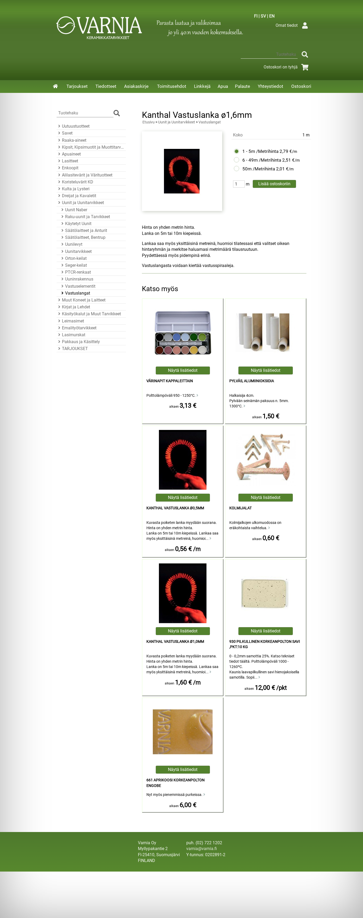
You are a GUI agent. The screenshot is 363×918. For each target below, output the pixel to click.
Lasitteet (70, 160)
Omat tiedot (287, 25)
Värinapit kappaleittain (169, 381)
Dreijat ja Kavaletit (79, 195)
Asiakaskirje (136, 86)
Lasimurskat (73, 334)
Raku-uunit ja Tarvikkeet (87, 216)
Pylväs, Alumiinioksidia (251, 381)
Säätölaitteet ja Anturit (86, 230)
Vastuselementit (80, 286)
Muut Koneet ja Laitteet (83, 300)
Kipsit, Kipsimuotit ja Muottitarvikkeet (93, 147)
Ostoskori (301, 86)
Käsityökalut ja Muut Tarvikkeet (91, 313)
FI (256, 16)
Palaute (242, 86)
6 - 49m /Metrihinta (261, 160)
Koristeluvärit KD (77, 181)
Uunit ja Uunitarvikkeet (83, 202)
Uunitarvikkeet (78, 251)
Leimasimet (73, 321)
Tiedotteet (105, 86)
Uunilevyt (73, 244)
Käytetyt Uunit (78, 223)
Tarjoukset (77, 86)
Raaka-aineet (74, 140)
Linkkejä (202, 86)
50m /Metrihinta (258, 168)
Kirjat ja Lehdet (76, 306)
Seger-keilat (76, 265)
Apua (223, 86)
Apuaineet (71, 154)
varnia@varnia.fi (201, 848)
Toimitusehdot (171, 86)
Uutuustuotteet (76, 126)
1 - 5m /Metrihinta (260, 151)
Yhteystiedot (270, 86)
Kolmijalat (240, 508)
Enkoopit (70, 167)
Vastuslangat (77, 293)
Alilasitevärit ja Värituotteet (87, 175)
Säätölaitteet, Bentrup (85, 237)
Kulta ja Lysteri (76, 188)
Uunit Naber (76, 209)
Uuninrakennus (79, 279)
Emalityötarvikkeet (79, 327)
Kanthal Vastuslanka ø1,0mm (175, 641)
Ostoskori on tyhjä (281, 67)
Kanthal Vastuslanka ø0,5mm (175, 508)
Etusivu (148, 122)
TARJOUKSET (75, 348)
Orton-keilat (76, 258)
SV (263, 16)
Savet (67, 133)
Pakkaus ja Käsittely (81, 341)
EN (272, 16)
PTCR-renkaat (78, 272)
